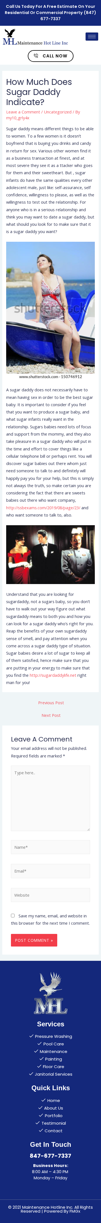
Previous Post (51, 702)
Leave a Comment (23, 112)
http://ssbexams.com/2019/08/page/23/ (43, 507)
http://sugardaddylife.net (53, 675)
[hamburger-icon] (92, 36)
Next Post (51, 715)
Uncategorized (58, 112)
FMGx (75, 1211)
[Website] (50, 896)
